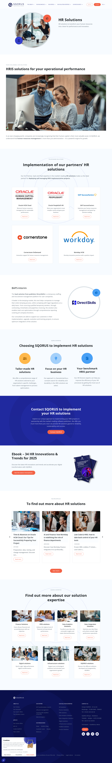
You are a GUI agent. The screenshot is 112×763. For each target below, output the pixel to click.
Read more (25, 216)
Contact (97, 4)
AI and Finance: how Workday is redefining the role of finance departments (56, 537)
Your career (16, 731)
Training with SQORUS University (42, 713)
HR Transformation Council (43, 707)
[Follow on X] (88, 734)
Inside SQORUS (17, 729)
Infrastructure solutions (65, 724)
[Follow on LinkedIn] (83, 734)
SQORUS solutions (64, 726)
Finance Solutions (64, 710)
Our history (16, 707)
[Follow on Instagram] (92, 734)
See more (56, 571)
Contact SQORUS (56, 432)
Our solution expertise (63, 4)
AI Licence (77, 755)
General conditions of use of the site (45, 755)
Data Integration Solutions (66, 718)
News (37, 726)
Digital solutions (63, 721)
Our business (17, 709)
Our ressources (77, 4)
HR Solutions (62, 707)
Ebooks (49, 729)
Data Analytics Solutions (65, 715)
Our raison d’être (18, 712)
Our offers (51, 4)
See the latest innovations (23, 473)
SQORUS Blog (44, 726)
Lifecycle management (42, 710)
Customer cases (40, 729)
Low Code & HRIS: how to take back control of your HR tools (85, 537)
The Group (30, 4)
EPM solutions (63, 712)
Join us (89, 4)
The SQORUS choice (18, 714)
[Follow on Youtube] (97, 734)
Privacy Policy (60, 755)
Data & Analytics (40, 717)
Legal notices (69, 755)
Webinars (38, 732)
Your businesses (40, 4)
